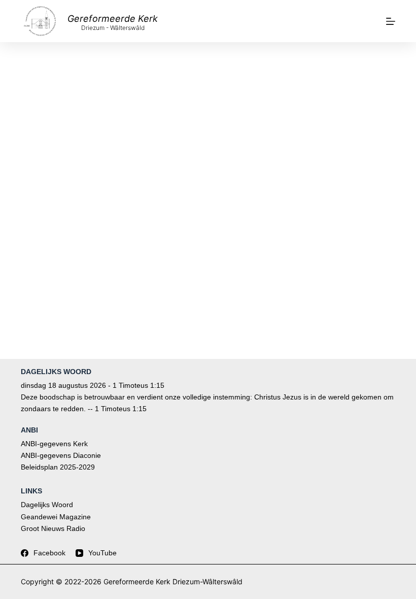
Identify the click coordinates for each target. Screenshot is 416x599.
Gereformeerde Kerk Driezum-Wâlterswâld (172, 581)
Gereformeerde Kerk (112, 18)
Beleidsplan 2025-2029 (58, 467)
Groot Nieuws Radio (53, 528)
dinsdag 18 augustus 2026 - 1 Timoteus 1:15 (92, 385)
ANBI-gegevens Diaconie (61, 455)
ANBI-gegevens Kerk (54, 444)
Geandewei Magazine (56, 517)
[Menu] (390, 21)
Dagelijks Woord (47, 505)
